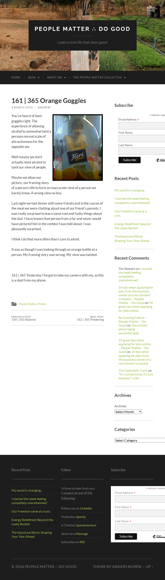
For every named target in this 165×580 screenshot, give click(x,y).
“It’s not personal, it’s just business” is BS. (136, 376)
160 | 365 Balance (23, 318)
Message (81, 533)
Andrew (44, 107)
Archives (120, 406)
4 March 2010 (22, 107)
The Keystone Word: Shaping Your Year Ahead (131, 238)
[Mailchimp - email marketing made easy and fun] (159, 540)
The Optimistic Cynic (133, 370)
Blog (32, 77)
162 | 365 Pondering (90, 318)
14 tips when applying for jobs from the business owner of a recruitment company (135, 357)
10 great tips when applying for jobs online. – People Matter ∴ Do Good (135, 346)
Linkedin (86, 508)
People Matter (27, 304)
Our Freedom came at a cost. (31, 511)
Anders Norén (126, 566)
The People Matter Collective (97, 77)
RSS (82, 542)
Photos (42, 304)
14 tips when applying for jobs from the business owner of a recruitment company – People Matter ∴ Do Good (136, 295)
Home (15, 77)
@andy (81, 517)
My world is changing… (130, 190)
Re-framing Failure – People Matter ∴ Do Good (133, 321)
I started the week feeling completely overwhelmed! (132, 200)
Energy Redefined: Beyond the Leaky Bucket (132, 226)
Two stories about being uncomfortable (133, 329)
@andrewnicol (86, 525)
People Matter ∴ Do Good (83, 29)
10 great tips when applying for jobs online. (136, 306)
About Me (54, 77)
